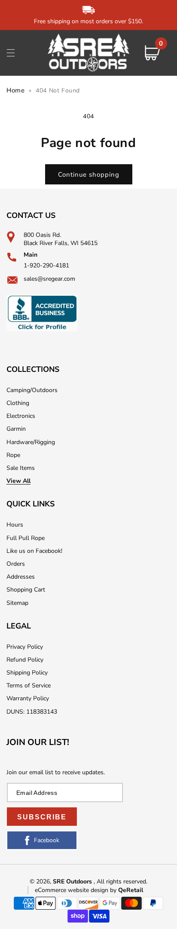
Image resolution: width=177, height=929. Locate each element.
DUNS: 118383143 (31, 712)
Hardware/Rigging (30, 442)
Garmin (16, 429)
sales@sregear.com (49, 279)
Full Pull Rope (25, 538)
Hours (14, 525)
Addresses (20, 577)
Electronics (20, 416)
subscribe (42, 817)
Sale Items (20, 468)
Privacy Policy (24, 647)
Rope (13, 455)
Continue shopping (88, 174)
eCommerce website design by (76, 890)
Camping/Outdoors (32, 390)
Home (15, 90)
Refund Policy (24, 660)
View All (18, 481)
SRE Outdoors (72, 881)
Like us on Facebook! (34, 551)
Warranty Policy (27, 698)
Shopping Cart (25, 590)
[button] (10, 52)
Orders (15, 564)
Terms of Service (28, 685)
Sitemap (17, 603)
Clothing (17, 403)
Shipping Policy (27, 672)
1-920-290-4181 (46, 265)
